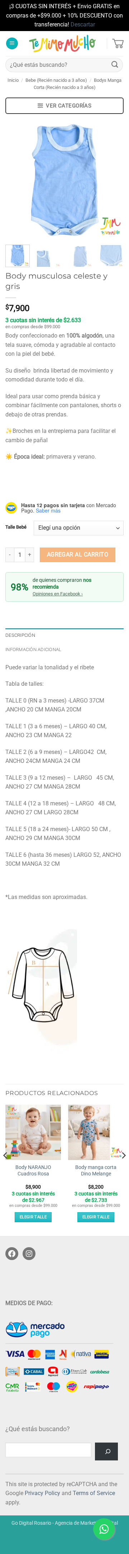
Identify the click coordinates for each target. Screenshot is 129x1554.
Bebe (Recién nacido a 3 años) (56, 80)
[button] (12, 43)
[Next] (112, 180)
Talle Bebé (16, 527)
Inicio (13, 80)
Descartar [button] (83, 24)
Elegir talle (33, 1217)
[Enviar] (115, 65)
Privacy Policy (42, 1493)
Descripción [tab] (20, 635)
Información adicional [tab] (33, 649)
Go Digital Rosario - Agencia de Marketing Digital (64, 1523)
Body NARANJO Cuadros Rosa (33, 1170)
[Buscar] (106, 1451)
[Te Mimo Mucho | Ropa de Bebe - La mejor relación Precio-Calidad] (62, 43)
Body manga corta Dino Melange (95, 1170)
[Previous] (16, 180)
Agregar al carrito (77, 554)
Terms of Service (94, 1493)
